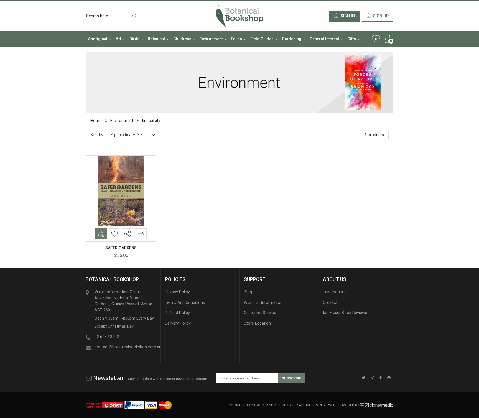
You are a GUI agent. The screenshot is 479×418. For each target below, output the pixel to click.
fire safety (151, 120)
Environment (121, 120)
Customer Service (260, 312)
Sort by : (97, 134)
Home (95, 120)
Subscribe (291, 378)
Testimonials (334, 292)
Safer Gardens (121, 248)
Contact (330, 302)
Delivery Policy (178, 323)
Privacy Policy (177, 292)
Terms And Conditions (185, 302)
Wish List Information (263, 302)
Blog (248, 292)
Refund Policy (177, 312)
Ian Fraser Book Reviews (345, 312)
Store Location (257, 323)
